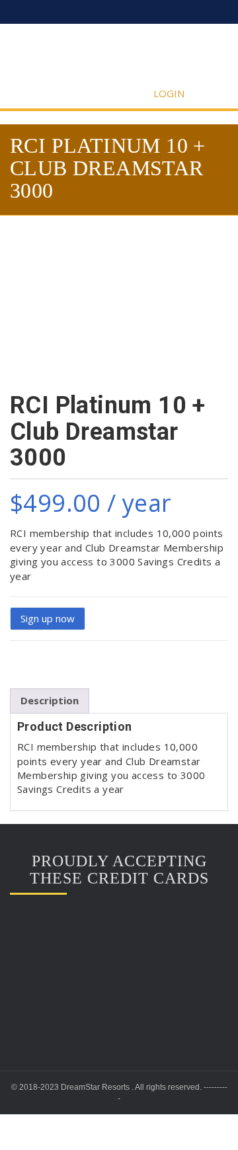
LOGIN (170, 93)
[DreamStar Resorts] (119, 55)
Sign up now (47, 618)
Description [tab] (49, 700)
